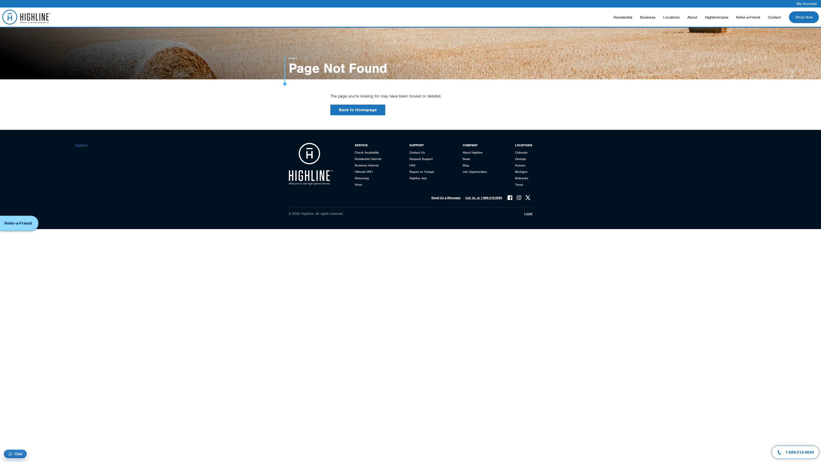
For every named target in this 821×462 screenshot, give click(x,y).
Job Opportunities (475, 172)
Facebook (510, 197)
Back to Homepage (358, 110)
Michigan (521, 172)
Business (648, 17)
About (692, 17)
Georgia (520, 159)
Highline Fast (26, 17)
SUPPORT (416, 145)
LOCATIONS (523, 145)
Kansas (520, 165)
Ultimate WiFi (364, 172)
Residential (623, 17)
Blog (466, 165)
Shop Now (804, 17)
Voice (358, 185)
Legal (528, 214)
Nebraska (521, 178)
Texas (519, 185)
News (466, 159)
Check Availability (367, 152)
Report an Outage (421, 172)
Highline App (418, 178)
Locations (671, 17)
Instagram (519, 197)
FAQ (412, 165)
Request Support (421, 159)
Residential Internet (368, 159)
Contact (774, 17)
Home (293, 58)
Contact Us (417, 152)
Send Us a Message (446, 198)
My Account (807, 3)
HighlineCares (716, 17)
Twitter (528, 197)
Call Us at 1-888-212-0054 (483, 198)
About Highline (473, 152)
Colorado (521, 152)
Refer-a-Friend (748, 17)
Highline (81, 145)
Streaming (362, 178)
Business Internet (367, 165)
